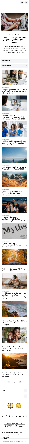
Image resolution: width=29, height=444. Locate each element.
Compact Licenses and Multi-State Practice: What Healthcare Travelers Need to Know (14, 40)
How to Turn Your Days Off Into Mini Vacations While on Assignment (14, 323)
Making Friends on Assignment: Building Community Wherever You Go (14, 219)
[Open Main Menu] (26, 2)
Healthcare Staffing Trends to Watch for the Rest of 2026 (14, 168)
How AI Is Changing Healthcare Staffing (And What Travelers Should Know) (14, 91)
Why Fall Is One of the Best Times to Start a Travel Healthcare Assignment (13, 193)
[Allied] (3, 417)
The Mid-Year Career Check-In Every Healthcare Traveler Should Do (14, 349)
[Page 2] (20, 382)
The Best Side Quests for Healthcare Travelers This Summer (12, 375)
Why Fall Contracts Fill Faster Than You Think (14, 270)
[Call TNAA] (21, 2)
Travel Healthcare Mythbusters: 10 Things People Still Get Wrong (14, 245)
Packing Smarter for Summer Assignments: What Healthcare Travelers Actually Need (14, 296)
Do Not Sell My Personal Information (11, 434)
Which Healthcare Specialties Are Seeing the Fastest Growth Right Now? (14, 143)
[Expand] (25, 390)
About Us (5, 396)
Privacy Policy (5, 437)
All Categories (7, 65)
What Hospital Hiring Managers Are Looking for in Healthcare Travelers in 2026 (13, 117)
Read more (20, 52)
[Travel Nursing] (16, 417)
